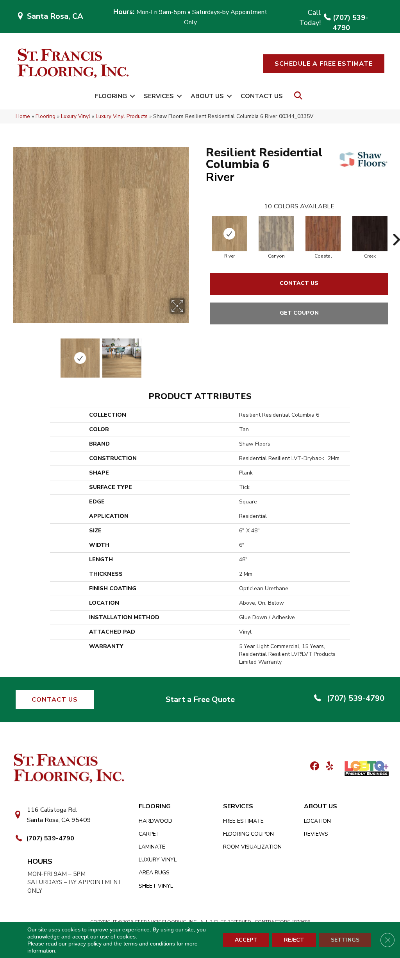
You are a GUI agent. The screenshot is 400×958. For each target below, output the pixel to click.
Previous (12, 354)
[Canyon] (276, 233)
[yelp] (327, 766)
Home (23, 116)
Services (159, 96)
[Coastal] (323, 233)
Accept (246, 940)
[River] (229, 233)
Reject (294, 940)
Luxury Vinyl (75, 116)
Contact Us (262, 96)
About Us (207, 96)
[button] (323, 63)
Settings (345, 940)
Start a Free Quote (200, 699)
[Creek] (369, 233)
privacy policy (85, 943)
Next (190, 354)
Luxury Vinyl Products (122, 116)
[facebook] (313, 766)
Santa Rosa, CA (55, 16)
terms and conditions (149, 943)
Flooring (111, 96)
